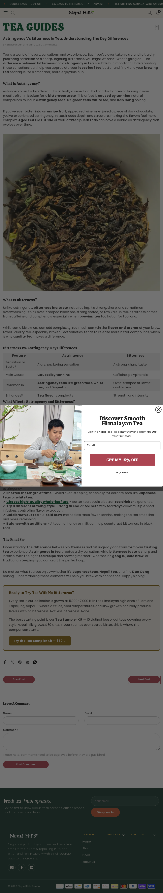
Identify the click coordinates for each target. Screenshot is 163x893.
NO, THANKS (122, 472)
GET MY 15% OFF (122, 459)
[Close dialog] (158, 410)
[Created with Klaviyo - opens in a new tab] (81, 487)
